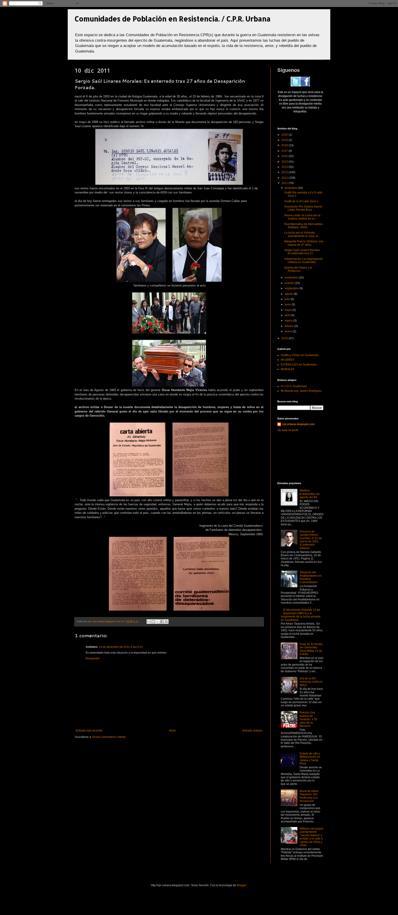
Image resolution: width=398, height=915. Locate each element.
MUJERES (287, 359)
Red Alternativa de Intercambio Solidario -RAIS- (303, 225)
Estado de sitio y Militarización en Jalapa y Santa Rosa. (310, 758)
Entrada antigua (252, 730)
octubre (290, 283)
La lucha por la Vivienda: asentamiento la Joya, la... (302, 234)
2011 (285, 183)
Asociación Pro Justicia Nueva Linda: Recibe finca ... (303, 208)
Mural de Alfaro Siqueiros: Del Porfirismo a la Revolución (309, 796)
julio (288, 299)
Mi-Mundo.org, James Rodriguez (301, 390)
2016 (285, 156)
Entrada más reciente (89, 730)
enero (289, 331)
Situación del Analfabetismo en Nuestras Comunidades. (311, 577)
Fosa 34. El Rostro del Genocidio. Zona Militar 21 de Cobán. (311, 649)
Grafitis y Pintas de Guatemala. (300, 355)
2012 (285, 177)
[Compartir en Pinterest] (166, 621)
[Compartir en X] (157, 621)
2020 (285, 134)
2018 (285, 145)
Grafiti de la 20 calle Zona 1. (301, 201)
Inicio (172, 730)
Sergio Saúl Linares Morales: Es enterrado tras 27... (302, 251)
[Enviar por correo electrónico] (148, 621)
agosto (289, 293)
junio (288, 304)
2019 (285, 140)
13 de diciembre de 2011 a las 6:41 (121, 647)
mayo (288, 310)
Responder (93, 658)
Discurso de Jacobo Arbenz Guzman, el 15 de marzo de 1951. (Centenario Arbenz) (311, 540)
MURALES (287, 369)
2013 (285, 172)
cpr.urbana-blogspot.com (298, 424)
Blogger (241, 885)
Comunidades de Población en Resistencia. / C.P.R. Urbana (173, 18)
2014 (285, 167)
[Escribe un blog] (153, 621)
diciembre (291, 188)
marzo (289, 320)
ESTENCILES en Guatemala (298, 364)
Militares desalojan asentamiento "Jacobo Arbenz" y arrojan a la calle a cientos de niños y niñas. (311, 837)
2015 (285, 161)
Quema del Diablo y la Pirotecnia (298, 269)
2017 (285, 150)
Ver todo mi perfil (287, 430)
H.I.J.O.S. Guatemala (294, 386)
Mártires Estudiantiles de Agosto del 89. (310, 494)
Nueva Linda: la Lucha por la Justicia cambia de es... (302, 217)
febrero (289, 326)
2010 (285, 338)
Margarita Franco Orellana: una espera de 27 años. (303, 243)
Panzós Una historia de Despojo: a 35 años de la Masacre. (308, 719)
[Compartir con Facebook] (162, 621)
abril (288, 315)
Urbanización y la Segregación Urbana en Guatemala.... (303, 260)
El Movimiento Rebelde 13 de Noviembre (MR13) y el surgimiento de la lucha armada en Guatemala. (300, 614)
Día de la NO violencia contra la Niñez (311, 682)
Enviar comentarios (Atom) (109, 737)
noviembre (292, 277)
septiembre (292, 288)
